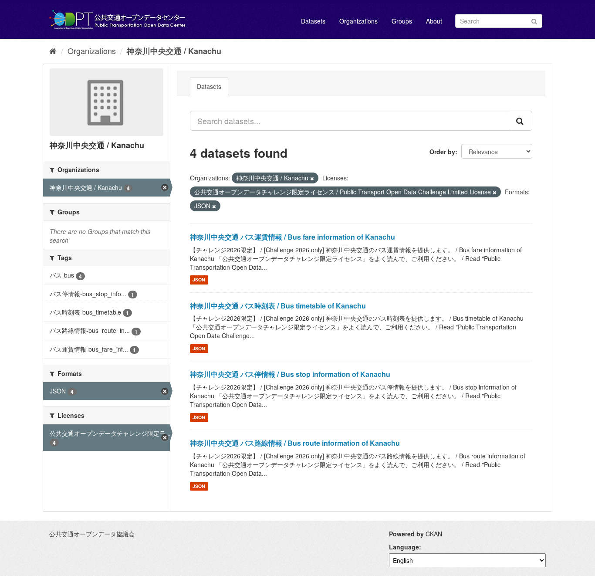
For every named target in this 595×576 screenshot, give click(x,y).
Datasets (313, 21)
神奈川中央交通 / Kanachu (174, 51)
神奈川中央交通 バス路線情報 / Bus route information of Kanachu (295, 443)
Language (404, 546)
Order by (442, 151)
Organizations (358, 21)
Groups (402, 21)
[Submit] (534, 20)
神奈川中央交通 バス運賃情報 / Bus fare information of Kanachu (292, 237)
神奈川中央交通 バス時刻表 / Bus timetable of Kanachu (278, 306)
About (434, 21)
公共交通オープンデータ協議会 (92, 533)
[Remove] (312, 178)
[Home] (53, 50)
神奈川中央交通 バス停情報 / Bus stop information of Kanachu (290, 374)
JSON (199, 280)
